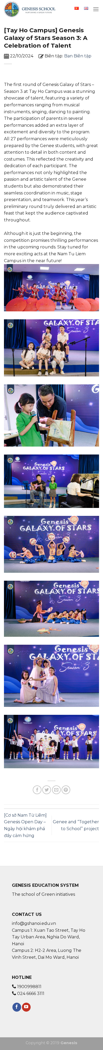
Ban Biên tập (77, 55)
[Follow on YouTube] (26, 1007)
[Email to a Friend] (56, 789)
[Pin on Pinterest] (66, 789)
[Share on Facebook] (37, 789)
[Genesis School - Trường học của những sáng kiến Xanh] (30, 9)
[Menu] (96, 9)
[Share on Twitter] (46, 789)
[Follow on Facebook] (16, 1007)
